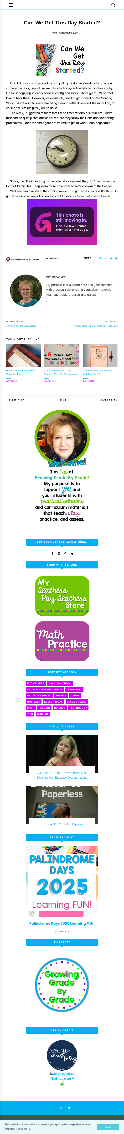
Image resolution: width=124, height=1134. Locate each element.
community (74, 689)
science (59, 708)
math (30, 708)
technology (78, 708)
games (75, 695)
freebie (61, 695)
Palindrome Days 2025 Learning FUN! (62, 923)
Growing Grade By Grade (25, 260)
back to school (60, 683)
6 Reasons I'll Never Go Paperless (62, 824)
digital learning (39, 695)
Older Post (16, 400)
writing (42, 714)
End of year (35, 683)
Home (63, 400)
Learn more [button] (23, 1129)
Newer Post (108, 400)
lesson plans (76, 701)
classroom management (44, 689)
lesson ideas (53, 701)
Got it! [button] (108, 1127)
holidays (33, 701)
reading (44, 708)
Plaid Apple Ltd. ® (62, 1078)
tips (30, 714)
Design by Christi (63, 1074)
